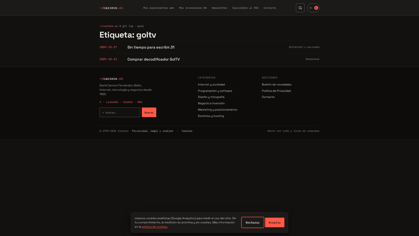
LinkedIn (112, 102)
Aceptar (275, 222)
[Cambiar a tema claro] (313, 7)
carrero (111, 7)
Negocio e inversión (211, 103)
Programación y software (215, 91)
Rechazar (253, 222)
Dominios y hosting (211, 116)
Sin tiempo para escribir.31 (150, 47)
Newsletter (219, 7)
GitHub (127, 102)
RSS (139, 102)
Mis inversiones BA (193, 7)
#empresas (312, 59)
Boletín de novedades (277, 84)
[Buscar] (300, 7)
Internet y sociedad (211, 84)
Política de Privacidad (276, 91)
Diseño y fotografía (211, 97)
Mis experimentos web (158, 7)
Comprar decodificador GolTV (153, 59)
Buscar (149, 112)
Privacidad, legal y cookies (152, 130)
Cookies (187, 130)
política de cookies (154, 227)
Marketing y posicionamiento (217, 109)
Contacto (270, 7)
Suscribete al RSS (245, 7)
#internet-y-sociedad (304, 47)
